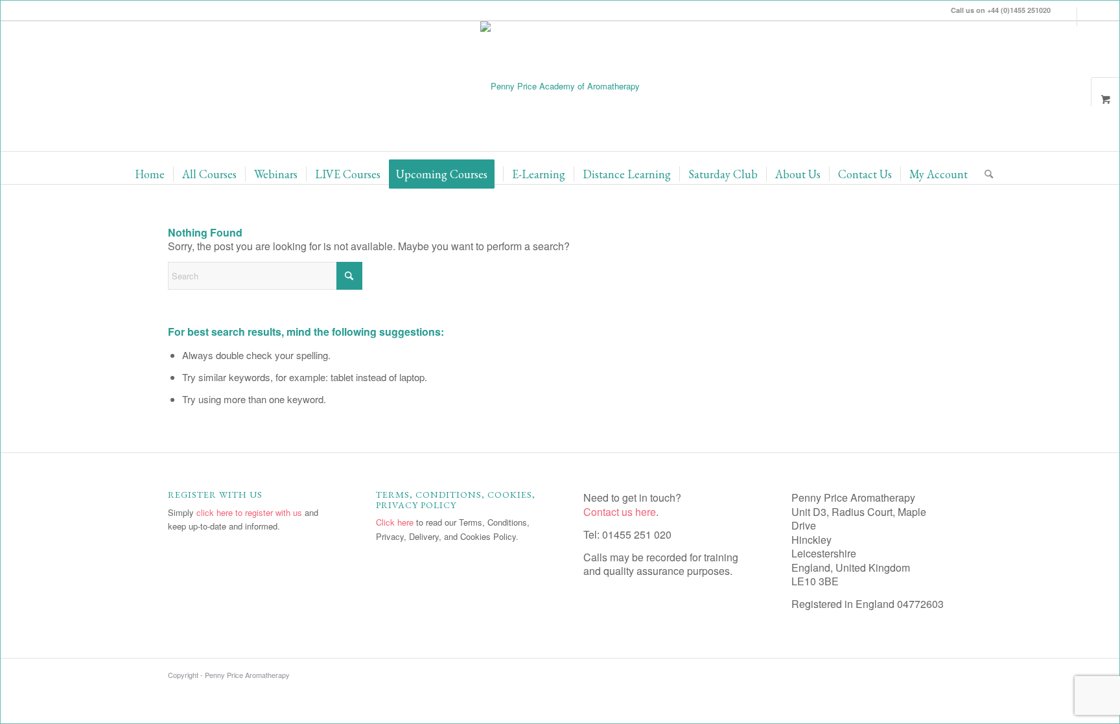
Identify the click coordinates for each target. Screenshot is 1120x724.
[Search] (984, 174)
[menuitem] (149, 174)
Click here (395, 522)
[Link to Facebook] (1087, 17)
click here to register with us (249, 512)
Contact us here (619, 511)
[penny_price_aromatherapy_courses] (560, 86)
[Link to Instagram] (1067, 17)
